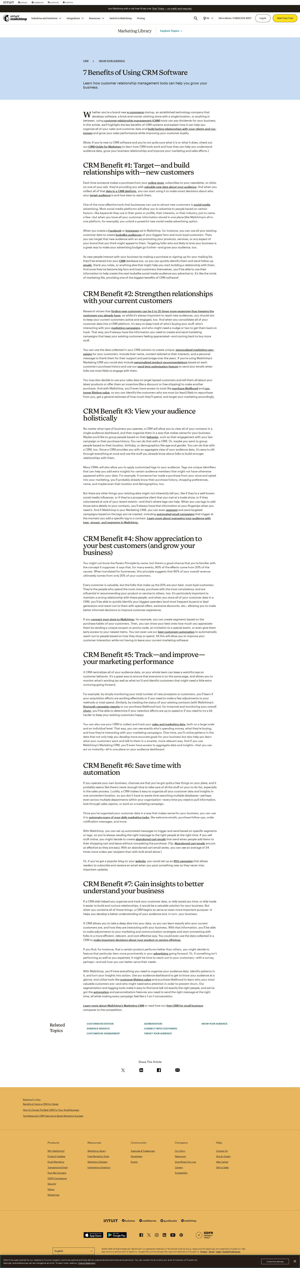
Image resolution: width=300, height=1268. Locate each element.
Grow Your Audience (112, 60)
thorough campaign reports (101, 706)
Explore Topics (169, 30)
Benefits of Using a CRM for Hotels (40, 1104)
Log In (263, 18)
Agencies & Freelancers (143, 1151)
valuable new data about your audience (170, 186)
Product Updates (56, 1156)
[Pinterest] (181, 1235)
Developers (136, 1156)
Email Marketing (56, 1161)
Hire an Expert (223, 1156)
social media (202, 204)
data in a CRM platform (121, 191)
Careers (179, 1167)
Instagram (132, 230)
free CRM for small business (184, 1005)
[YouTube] (172, 1235)
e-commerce (135, 112)
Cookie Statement (86, 1263)
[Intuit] (8, 2)
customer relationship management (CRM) (132, 120)
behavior (152, 437)
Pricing (141, 18)
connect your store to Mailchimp (112, 619)
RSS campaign (183, 861)
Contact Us (222, 1151)
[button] (208, 18)
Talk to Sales (222, 1167)
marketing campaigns (125, 327)
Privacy (203, 1251)
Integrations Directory (99, 1167)
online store (156, 182)
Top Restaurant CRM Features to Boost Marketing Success (53, 1115)
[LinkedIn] (164, 1235)
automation (101, 992)
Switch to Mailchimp (121, 18)
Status (51, 1189)
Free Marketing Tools (98, 1156)
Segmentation (153, 1023)
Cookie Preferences (231, 1251)
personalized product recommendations (160, 362)
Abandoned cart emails (189, 843)
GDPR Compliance (57, 1178)
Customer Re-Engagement (103, 1033)
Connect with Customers (160, 1028)
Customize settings (275, 1261)
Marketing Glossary (98, 1161)
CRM (86, 60)
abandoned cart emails (151, 839)
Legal (218, 1251)
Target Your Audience (158, 1033)
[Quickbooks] (53, 2)
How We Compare (57, 1172)
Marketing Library (135, 30)
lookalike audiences (129, 234)
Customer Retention (100, 1023)
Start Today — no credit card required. (172, 8)
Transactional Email (58, 1167)
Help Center (222, 1161)
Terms (211, 1251)
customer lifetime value (135, 979)
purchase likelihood (185, 388)
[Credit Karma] (38, 2)
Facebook (114, 230)
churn (87, 710)
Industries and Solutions (44, 18)
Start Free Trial (285, 18)
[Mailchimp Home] (15, 18)
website (140, 861)
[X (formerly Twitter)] (149, 1235)
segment (172, 509)
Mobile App (53, 1194)
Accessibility (181, 1172)
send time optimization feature (158, 366)
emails (87, 265)
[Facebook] (141, 1235)
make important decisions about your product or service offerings (137, 939)
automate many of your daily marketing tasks (119, 817)
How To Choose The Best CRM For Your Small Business (51, 1110)
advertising (160, 953)
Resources (94, 18)
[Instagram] (157, 1235)
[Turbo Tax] (22, 2)
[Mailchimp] (68, 2)
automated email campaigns (175, 514)
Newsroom (180, 1156)
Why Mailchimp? (56, 1151)
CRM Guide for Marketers (105, 146)
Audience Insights (98, 1028)
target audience (100, 195)
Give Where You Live (185, 1161)
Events (134, 1161)
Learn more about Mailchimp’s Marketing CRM (113, 1005)
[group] (208, 18)
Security (52, 1183)
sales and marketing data (168, 724)
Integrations (73, 18)
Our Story (180, 1151)
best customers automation (176, 631)
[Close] (295, 1261)
